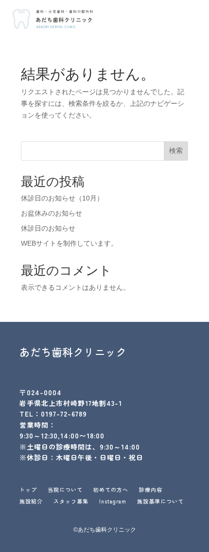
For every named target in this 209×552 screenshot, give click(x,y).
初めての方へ (110, 490)
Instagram (112, 502)
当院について (65, 490)
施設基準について (160, 502)
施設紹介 (31, 502)
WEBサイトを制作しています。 (69, 243)
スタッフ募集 (70, 502)
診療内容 (150, 490)
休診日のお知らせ (48, 228)
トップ (28, 490)
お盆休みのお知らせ (51, 213)
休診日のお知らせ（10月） (62, 198)
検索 (176, 150)
